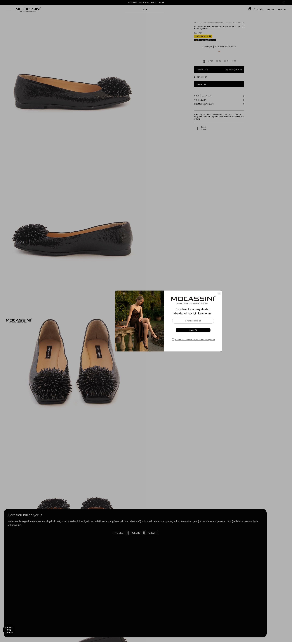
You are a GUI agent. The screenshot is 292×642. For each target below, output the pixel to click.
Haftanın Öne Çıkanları (9, 630)
